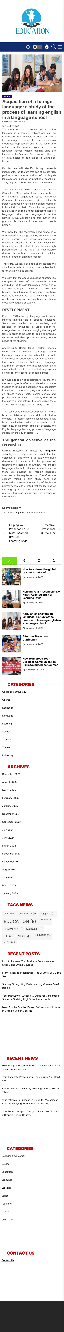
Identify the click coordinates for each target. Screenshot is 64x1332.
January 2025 (10, 805)
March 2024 (9, 845)
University (7, 755)
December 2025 (11, 774)
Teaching (7, 739)
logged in (20, 512)
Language (7, 96)
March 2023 (9, 885)
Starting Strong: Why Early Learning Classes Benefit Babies (31, 986)
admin (5, 121)
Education (7, 707)
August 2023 (9, 869)
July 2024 (8, 829)
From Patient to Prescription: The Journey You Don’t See (31, 974)
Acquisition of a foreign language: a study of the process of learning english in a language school (42, 618)
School (6, 731)
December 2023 (11, 853)
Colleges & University (14, 691)
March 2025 (9, 790)
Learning (7, 723)
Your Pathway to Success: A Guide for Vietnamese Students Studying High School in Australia (30, 997)
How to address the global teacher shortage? (39, 571)
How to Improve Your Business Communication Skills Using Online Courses (40, 661)
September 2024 (11, 821)
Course (6, 699)
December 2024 (11, 813)
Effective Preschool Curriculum (35, 638)
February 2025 (10, 797)
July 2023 (8, 877)
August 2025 (9, 782)
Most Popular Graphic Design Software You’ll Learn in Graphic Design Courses (31, 1009)
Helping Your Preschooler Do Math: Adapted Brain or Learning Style (41, 594)
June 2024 (8, 837)
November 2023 (11, 861)
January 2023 (10, 893)
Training (6, 747)
